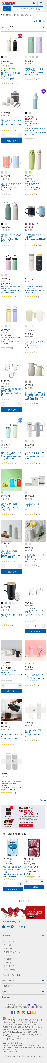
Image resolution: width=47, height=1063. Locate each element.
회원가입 (7, 945)
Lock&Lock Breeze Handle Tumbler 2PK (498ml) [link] (10, 291)
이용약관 (20, 1004)
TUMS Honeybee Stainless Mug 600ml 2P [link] (10, 189)
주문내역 (7, 962)
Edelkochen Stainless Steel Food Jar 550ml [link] (34, 560)
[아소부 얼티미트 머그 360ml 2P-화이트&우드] (37, 223)
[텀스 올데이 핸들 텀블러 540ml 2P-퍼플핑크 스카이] (6, 326)
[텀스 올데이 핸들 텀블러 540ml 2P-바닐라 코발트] (10, 326)
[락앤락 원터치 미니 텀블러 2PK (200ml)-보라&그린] (37, 57)
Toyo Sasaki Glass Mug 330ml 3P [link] (11, 394)
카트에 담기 (11, 141)
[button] (41, 9)
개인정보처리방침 (32, 1004)
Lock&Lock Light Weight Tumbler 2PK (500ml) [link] (33, 189)
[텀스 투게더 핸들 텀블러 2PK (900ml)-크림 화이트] (6, 57)
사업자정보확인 (32, 1032)
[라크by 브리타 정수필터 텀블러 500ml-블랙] (26, 112)
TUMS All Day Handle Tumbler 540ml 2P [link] (11, 342)
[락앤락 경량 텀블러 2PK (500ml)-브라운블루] (26, 172)
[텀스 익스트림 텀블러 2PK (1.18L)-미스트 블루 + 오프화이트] (29, 441)
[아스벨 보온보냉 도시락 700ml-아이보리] (26, 492)
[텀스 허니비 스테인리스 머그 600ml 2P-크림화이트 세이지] (2, 172)
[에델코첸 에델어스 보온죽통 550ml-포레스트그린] (26, 543)
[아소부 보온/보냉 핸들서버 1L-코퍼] (6, 722)
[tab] (23, 935)
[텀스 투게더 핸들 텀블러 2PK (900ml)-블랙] (2, 57)
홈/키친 (8, 15)
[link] (11, 54)
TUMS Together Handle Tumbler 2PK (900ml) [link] (9, 78)
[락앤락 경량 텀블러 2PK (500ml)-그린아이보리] (29, 172)
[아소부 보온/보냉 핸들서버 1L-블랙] (2, 722)
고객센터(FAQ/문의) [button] (11, 975)
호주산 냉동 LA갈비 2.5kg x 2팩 (32, 868)
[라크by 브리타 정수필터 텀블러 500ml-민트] (29, 112)
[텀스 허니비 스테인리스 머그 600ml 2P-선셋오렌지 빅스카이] (6, 172)
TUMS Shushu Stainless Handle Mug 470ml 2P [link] (33, 347)
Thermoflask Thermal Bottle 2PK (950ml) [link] (10, 240)
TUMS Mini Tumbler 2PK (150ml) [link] (33, 735)
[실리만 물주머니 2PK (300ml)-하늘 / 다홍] (6, 492)
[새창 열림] (5, 1036)
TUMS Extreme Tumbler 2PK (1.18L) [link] (34, 458)
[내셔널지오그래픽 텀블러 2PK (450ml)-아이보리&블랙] (26, 274)
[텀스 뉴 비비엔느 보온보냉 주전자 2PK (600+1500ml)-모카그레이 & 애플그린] (26, 381)
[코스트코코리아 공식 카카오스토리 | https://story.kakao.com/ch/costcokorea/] (34, 1013)
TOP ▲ (43, 800)
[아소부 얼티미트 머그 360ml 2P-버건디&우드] (26, 223)
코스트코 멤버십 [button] (9, 941)
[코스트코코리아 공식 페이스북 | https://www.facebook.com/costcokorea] (13, 1013)
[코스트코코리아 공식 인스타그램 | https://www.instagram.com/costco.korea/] (24, 1013)
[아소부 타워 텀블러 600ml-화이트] (13, 603)
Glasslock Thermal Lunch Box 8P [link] (11, 125)
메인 (2, 15)
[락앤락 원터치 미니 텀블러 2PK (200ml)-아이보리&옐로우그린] (29, 57)
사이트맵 (11, 1004)
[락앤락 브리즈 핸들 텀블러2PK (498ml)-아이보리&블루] (2, 274)
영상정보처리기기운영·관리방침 (16, 1007)
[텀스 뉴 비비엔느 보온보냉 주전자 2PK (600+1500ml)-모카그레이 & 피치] (29, 381)
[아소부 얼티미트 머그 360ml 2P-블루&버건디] (29, 223)
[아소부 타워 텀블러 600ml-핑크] (10, 603)
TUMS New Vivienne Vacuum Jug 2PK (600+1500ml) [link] (34, 398)
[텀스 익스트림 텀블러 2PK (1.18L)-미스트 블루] (26, 441)
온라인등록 (8, 955)
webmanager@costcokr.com (29, 1029)
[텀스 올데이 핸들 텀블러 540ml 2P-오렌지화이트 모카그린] (2, 326)
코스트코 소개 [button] (8, 935)
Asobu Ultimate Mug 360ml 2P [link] (35, 239)
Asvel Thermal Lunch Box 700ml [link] (33, 509)
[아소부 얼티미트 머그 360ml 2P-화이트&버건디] (33, 223)
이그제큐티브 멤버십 (12, 952)
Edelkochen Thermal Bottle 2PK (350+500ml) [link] (10, 556)
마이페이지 (8, 959)
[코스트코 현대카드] (23, 828)
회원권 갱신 (8, 948)
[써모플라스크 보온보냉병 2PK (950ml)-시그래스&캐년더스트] (6, 223)
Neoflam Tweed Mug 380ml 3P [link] (11, 674)
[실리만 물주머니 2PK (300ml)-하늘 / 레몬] (2, 492)
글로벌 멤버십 (9, 969)
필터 (35, 21)
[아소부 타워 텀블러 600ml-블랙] (2, 603)
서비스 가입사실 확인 (10, 1052)
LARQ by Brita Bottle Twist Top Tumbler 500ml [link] (35, 133)
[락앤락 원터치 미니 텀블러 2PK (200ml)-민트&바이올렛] (33, 57)
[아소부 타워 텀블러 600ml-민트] (6, 603)
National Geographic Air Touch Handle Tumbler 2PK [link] (11, 788)
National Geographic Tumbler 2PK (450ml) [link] (35, 291)
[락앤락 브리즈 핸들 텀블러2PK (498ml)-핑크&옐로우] (6, 274)
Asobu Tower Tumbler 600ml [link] (11, 617)
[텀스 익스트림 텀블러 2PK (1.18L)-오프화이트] (33, 441)
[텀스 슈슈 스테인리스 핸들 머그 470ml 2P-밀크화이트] (33, 326)
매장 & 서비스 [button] (8, 980)
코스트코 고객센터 (11, 922)
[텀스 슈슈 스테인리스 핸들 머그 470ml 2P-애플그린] (26, 326)
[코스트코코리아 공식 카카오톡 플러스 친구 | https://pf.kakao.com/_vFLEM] (18, 1013)
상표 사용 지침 (37, 1007)
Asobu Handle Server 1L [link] (9, 738)
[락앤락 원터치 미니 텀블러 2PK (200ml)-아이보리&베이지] (26, 57)
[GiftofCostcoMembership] (23, 918)
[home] (8, 3)
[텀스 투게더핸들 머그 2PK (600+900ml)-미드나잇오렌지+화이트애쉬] (6, 441)
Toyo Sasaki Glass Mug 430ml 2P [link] (35, 616)
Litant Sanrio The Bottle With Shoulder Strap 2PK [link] (34, 680)
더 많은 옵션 (29, 330)
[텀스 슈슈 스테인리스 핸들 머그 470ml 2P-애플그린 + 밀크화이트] (29, 326)
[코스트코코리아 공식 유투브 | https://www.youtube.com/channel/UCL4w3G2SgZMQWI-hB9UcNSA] (29, 1013)
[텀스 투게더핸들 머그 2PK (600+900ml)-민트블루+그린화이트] (2, 441)
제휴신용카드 (9, 966)
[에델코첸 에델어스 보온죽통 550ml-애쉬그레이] (29, 543)
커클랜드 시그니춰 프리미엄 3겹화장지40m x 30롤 (12, 869)
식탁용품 (16, 15)
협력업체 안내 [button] (8, 986)
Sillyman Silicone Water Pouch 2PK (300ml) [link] (11, 509)
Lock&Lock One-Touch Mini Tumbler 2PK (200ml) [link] (34, 74)
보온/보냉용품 (26, 15)
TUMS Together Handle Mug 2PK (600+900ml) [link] (11, 458)
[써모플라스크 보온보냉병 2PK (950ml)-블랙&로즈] (2, 223)
